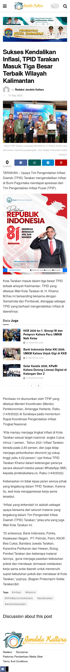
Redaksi (7, 652)
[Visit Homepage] (28, 6)
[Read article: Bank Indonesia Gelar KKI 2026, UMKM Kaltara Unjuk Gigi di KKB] (11, 354)
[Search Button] (65, 6)
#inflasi (16, 592)
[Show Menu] (5, 6)
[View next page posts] (38, 385)
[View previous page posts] (31, 385)
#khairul (31, 592)
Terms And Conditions (15, 661)
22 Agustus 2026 (34, 358)
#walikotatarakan (15, 604)
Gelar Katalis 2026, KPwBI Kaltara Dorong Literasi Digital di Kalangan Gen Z (45, 369)
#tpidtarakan (45, 598)
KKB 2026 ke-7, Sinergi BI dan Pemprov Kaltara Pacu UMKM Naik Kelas (43, 334)
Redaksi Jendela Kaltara (29, 89)
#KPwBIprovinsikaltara (19, 598)
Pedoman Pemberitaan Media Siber (23, 656)
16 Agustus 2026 (34, 378)
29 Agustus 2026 (34, 342)
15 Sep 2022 (15, 95)
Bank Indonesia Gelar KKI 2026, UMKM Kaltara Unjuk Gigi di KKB (45, 351)
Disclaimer (22, 652)
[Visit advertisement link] (35, 32)
